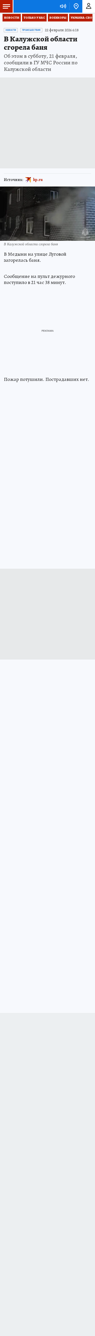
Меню (6, 6)
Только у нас (34, 18)
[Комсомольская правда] (30, 6)
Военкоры (57, 18)
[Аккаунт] (88, 6)
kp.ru (38, 179)
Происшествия (31, 30)
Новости (11, 18)
